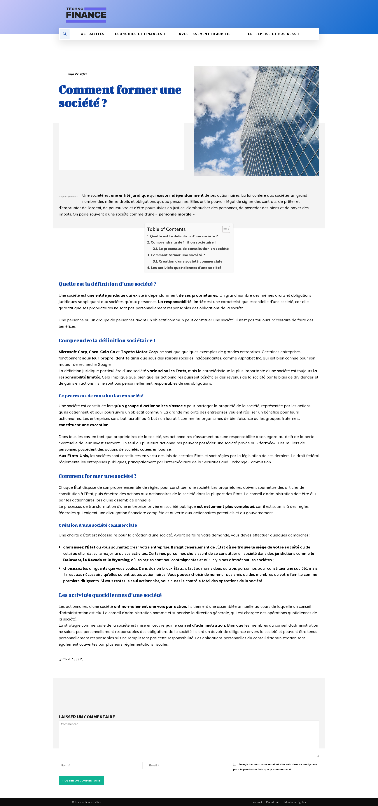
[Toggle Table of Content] (224, 229)
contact (257, 802)
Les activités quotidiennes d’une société (186, 267)
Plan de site (273, 802)
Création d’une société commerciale (190, 261)
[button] (65, 34)
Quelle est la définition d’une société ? (184, 236)
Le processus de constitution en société (194, 248)
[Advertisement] (121, 139)
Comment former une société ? (178, 255)
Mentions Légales (295, 802)
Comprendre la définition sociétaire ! (183, 242)
